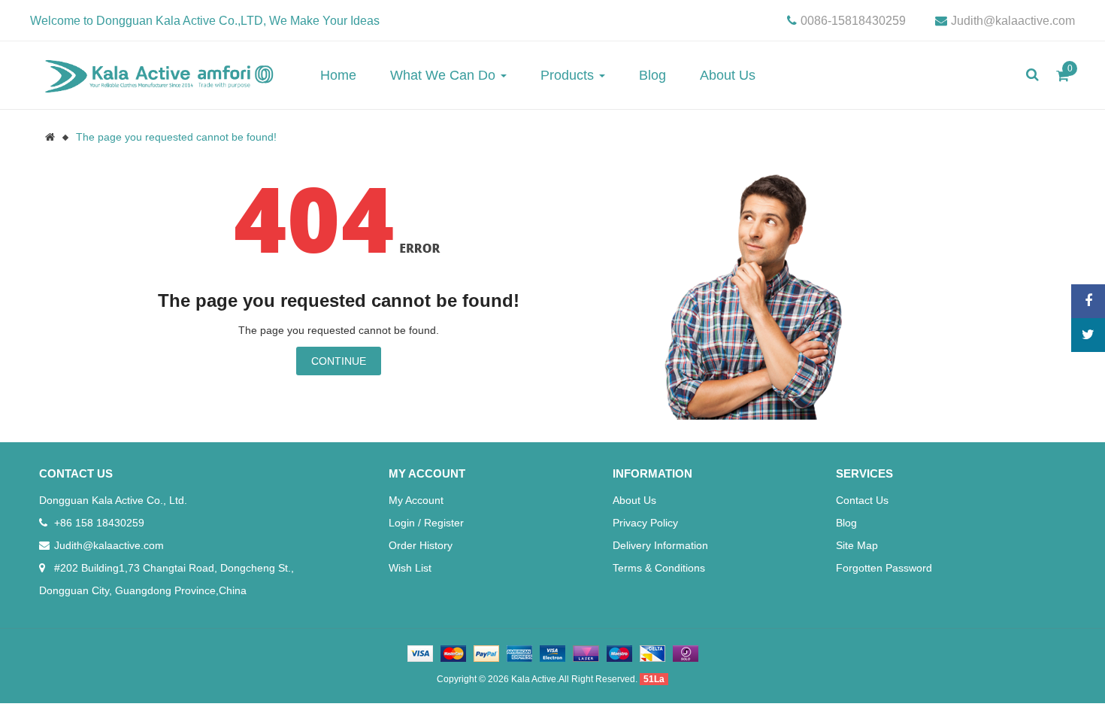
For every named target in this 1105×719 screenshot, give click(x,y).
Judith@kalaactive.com (1013, 20)
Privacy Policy (645, 523)
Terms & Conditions (659, 568)
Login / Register (426, 523)
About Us (634, 500)
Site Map (857, 545)
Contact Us (862, 500)
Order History (421, 545)
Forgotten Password (884, 568)
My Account (416, 500)
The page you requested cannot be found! (176, 137)
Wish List (410, 568)
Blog (846, 523)
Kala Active (533, 679)
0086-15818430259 (853, 20)
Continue (338, 361)
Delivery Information (660, 545)
